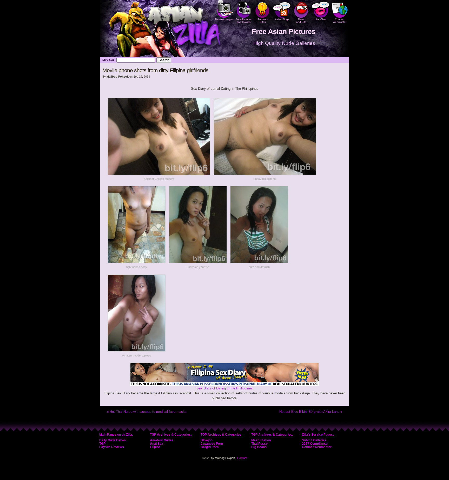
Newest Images (224, 19)
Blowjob (206, 440)
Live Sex (108, 59)
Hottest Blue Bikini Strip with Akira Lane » (310, 412)
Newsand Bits (301, 20)
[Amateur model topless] (137, 350)
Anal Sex (156, 443)
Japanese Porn (212, 443)
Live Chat (320, 19)
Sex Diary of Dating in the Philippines (224, 388)
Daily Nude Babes (112, 440)
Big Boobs (259, 447)
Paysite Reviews (111, 447)
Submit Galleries (314, 440)
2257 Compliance (315, 443)
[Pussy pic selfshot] (265, 174)
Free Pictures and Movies (244, 20)
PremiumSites (262, 20)
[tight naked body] (137, 262)
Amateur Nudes (161, 440)
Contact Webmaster (339, 20)
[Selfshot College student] (159, 174)
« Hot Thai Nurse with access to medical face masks (147, 412)
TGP (102, 443)
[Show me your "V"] (198, 262)
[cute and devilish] (259, 262)
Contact (242, 458)
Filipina (155, 447)
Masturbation (261, 440)
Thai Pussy (259, 443)
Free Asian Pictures (283, 32)
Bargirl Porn (210, 447)
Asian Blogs (282, 19)
